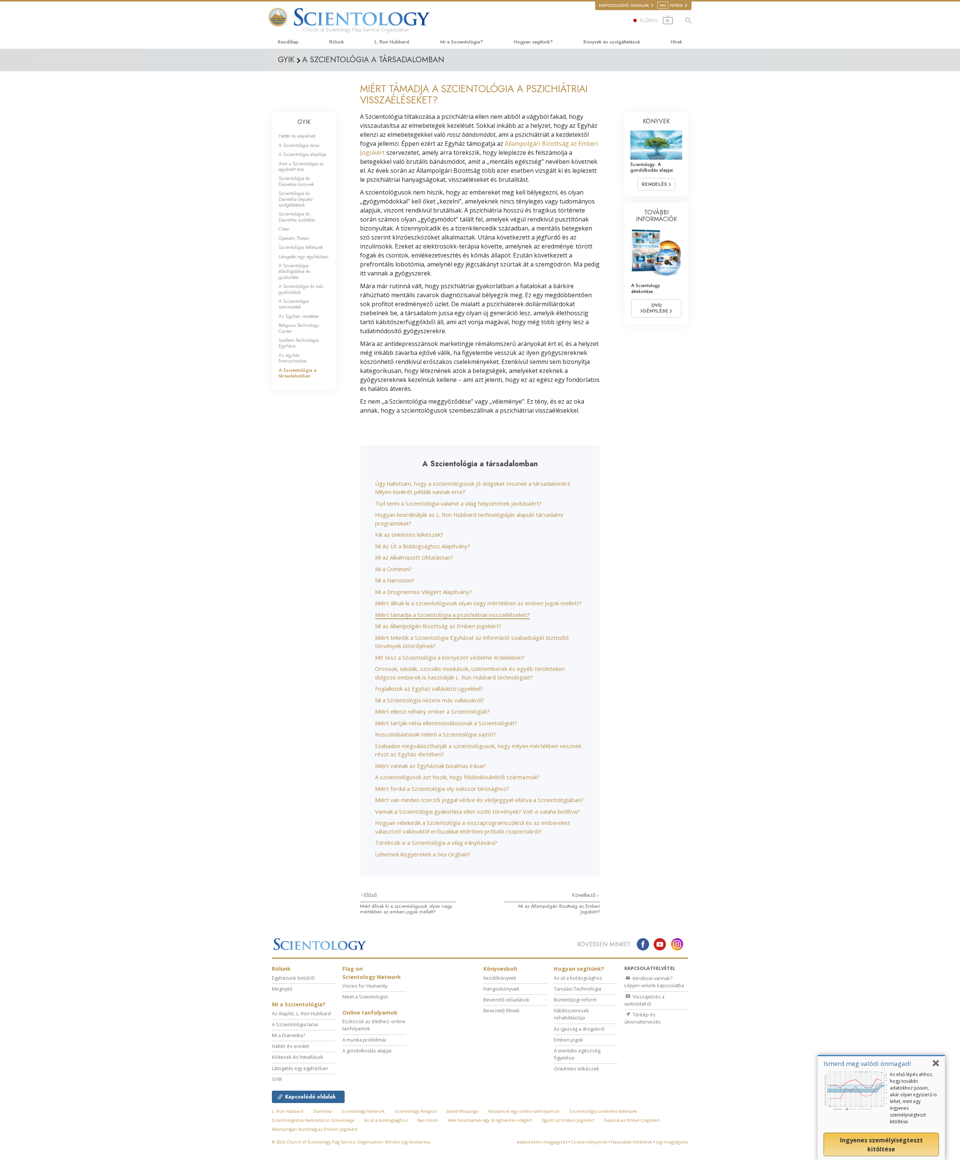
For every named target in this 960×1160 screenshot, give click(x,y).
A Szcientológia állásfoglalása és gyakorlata (294, 271)
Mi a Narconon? (394, 580)
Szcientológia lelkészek (301, 247)
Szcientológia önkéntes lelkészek (603, 1111)
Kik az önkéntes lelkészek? (409, 534)
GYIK (303, 122)
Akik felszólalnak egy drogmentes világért (490, 1120)
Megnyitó (282, 988)
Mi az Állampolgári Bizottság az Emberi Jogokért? (438, 626)
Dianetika (322, 1111)
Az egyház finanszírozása (292, 358)
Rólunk (336, 41)
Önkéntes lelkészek (576, 1068)
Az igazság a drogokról (579, 1028)
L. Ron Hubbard (392, 41)
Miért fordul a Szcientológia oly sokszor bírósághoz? (442, 788)
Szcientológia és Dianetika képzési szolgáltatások (296, 199)
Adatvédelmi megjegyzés (542, 1142)
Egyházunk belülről (293, 977)
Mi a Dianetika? (288, 1035)
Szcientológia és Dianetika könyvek (296, 181)
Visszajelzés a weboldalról (644, 1000)
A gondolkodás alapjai (367, 1050)
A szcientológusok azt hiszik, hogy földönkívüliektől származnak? (457, 777)
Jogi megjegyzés (672, 1142)
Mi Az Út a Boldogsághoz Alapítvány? (422, 546)
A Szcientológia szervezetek (294, 304)
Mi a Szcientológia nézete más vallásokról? (429, 700)
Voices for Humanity (364, 985)
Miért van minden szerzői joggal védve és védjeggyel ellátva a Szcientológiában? (479, 800)
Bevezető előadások (506, 999)
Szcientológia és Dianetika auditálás (297, 216)
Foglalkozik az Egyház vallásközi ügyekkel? (429, 688)
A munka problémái (364, 1039)
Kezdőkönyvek (499, 977)
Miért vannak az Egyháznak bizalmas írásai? (430, 765)
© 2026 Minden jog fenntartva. (351, 1142)
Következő (584, 895)
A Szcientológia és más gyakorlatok (301, 289)
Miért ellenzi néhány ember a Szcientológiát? (432, 711)
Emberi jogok (568, 1039)
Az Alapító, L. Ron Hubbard (301, 1013)
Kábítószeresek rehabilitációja (571, 1014)
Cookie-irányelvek (589, 1142)
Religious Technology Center (299, 328)
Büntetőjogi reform (575, 999)
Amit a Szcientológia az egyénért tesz (301, 166)
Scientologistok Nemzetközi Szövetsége (313, 1120)
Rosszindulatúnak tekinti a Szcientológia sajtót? (435, 734)
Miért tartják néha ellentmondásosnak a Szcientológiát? (446, 723)
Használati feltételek (631, 1142)
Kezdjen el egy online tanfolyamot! (524, 1111)
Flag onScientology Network (371, 972)
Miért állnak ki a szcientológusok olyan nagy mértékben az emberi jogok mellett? (478, 603)
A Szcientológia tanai (299, 145)
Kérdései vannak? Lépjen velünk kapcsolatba (654, 982)
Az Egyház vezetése (298, 316)
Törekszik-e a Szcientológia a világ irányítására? (436, 842)
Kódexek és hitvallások (297, 1057)
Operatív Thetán (294, 238)
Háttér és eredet (290, 1046)
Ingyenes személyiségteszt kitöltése (881, 1144)
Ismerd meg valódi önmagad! (867, 1063)
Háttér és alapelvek (297, 135)
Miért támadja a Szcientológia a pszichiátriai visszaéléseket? (452, 614)
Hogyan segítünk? (533, 41)
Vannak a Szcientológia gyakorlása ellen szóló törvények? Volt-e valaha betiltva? (477, 811)
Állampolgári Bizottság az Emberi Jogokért (314, 1129)
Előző (370, 895)
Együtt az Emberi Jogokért (568, 1120)
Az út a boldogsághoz (578, 977)
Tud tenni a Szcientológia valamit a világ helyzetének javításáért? (458, 503)
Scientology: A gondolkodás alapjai (651, 167)
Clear (284, 228)
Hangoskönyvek (501, 988)
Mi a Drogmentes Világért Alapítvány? (423, 592)
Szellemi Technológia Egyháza (299, 343)
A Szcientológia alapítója (302, 154)
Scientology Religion (416, 1111)
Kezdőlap (288, 41)
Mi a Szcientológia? (461, 41)
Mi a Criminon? (393, 569)
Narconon (427, 1120)
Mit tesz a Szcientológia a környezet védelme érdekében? (450, 657)
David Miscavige (462, 1111)
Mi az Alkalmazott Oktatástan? (414, 557)
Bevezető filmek (501, 1010)
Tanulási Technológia (577, 988)
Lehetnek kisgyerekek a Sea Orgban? (422, 854)
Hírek (676, 41)
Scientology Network (363, 1111)
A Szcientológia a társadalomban (297, 373)
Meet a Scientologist (365, 996)
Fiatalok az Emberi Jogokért (632, 1120)
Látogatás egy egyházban (303, 256)
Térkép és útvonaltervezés (642, 1018)
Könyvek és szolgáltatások (612, 41)
